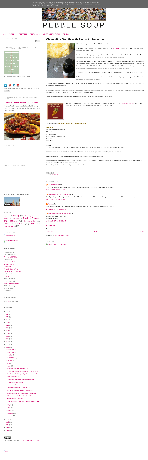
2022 (7, 319)
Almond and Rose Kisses (15, 382)
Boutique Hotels (9, 264)
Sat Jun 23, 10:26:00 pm (55, 190)
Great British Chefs (9, 262)
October (10, 355)
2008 (7, 427)
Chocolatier (7, 266)
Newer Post (49, 231)
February (10, 413)
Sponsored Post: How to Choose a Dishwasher (21, 393)
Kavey (50, 204)
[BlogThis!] (48, 173)
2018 (7, 330)
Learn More (107, 4)
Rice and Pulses (29, 221)
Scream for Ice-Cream (128, 103)
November (10, 352)
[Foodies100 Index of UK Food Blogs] (11, 240)
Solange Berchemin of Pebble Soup (59, 194)
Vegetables (9, 226)
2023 (7, 317)
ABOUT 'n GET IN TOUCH (51, 34)
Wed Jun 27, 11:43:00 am (56, 209)
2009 (7, 425)
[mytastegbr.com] (9, 235)
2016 (7, 336)
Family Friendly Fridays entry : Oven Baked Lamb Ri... (23, 374)
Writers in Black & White (11, 269)
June (9, 366)
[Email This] (47, 173)
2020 (7, 325)
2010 (7, 422)
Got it (115, 4)
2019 (7, 328)
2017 (7, 333)
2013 (7, 344)
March (9, 410)
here (8, 301)
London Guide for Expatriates (12, 271)
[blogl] (6, 451)
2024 (7, 314)
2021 (7, 322)
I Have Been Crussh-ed (14, 385)
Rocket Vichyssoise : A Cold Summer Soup (20, 390)
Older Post (141, 231)
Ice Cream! (116, 48)
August (9, 360)
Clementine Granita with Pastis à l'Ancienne (20, 379)
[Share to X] (50, 173)
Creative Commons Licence (30, 440)
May (8, 405)
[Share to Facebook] (52, 173)
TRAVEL (11, 34)
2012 (7, 347)
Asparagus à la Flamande (15, 398)
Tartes (33, 224)
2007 (7, 430)
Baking (16, 215)
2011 (7, 419)
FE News (6, 276)
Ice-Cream (54, 175)
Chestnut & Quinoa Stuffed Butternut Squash (21, 102)
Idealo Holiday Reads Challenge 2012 (18, 387)
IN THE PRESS (22, 34)
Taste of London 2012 (13, 376)
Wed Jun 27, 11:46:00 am (56, 221)
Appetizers (7, 216)
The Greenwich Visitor (10, 257)
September (10, 357)
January (10, 416)
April (9, 407)
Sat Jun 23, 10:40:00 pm (55, 199)
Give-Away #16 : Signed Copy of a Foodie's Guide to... (23, 401)
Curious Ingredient (29, 216)
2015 (7, 339)
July (8, 363)
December (10, 349)
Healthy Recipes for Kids (11, 283)
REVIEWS (66, 34)
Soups (6, 224)
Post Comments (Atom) (61, 235)
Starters (19, 223)
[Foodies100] (8, 241)
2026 (7, 311)
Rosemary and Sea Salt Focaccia (17, 368)
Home (4, 34)
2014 (7, 341)
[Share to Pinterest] (53, 173)
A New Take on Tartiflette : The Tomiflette (19, 396)
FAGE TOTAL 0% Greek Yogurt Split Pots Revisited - (23, 371)
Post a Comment (51, 225)
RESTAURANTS (35, 34)
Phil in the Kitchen (53, 184)
